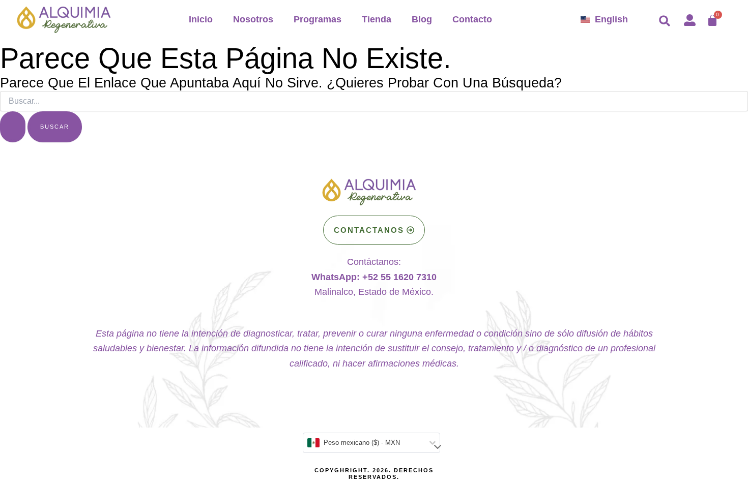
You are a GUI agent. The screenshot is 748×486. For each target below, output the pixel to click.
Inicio (201, 19)
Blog (422, 19)
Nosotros (253, 19)
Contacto (472, 19)
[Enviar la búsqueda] (12, 126)
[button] (664, 21)
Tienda (376, 19)
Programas (317, 19)
